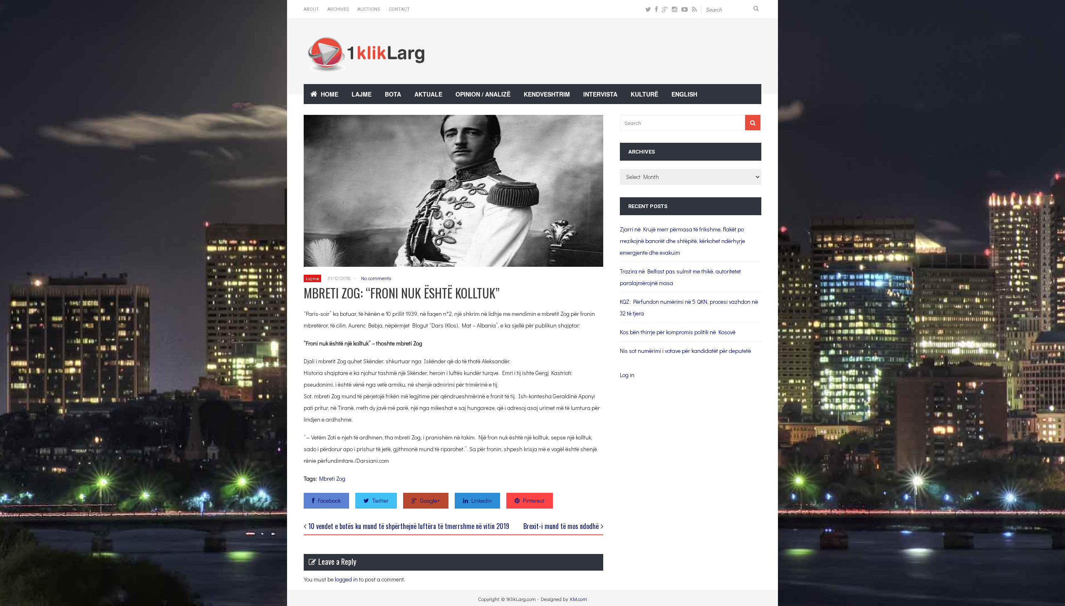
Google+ (430, 500)
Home (329, 94)
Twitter (380, 500)
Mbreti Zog (332, 478)
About (311, 9)
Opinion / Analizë (483, 94)
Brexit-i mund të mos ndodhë (561, 526)
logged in (346, 579)
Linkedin (481, 500)
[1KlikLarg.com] (366, 66)
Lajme (362, 94)
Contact (399, 9)
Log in (627, 375)
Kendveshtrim (547, 94)
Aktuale (428, 94)
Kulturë (644, 94)
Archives (338, 9)
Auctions (368, 9)
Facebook (329, 500)
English (684, 94)
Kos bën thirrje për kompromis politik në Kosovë (678, 332)
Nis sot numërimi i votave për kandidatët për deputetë (685, 351)
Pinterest (534, 500)
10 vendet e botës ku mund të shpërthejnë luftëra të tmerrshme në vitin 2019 (408, 526)
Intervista (600, 94)
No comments (376, 278)
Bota (393, 94)
